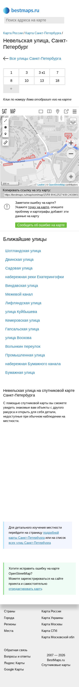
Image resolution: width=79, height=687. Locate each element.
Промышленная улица (25, 355)
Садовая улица (18, 268)
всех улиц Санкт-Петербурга (30, 543)
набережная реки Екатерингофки (34, 277)
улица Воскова (18, 338)
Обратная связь (15, 650)
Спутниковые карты (56, 665)
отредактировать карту (25, 589)
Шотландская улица (23, 251)
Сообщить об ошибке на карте (41, 225)
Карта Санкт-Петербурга (43, 33)
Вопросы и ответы (17, 656)
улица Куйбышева (21, 312)
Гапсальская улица (22, 329)
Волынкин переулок (22, 346)
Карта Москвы (52, 624)
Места (8, 631)
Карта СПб (49, 631)
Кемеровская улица (22, 320)
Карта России (13, 33)
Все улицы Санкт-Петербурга (35, 58)
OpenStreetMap (57, 184)
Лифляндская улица (23, 303)
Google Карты (14, 669)
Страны (9, 611)
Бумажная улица (20, 372)
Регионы (10, 624)
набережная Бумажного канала (33, 364)
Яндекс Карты (14, 663)
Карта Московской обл (58, 637)
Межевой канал (19, 294)
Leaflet (40, 184)
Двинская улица (19, 259)
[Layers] (73, 121)
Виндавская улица (21, 285)
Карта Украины (52, 618)
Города (9, 618)
